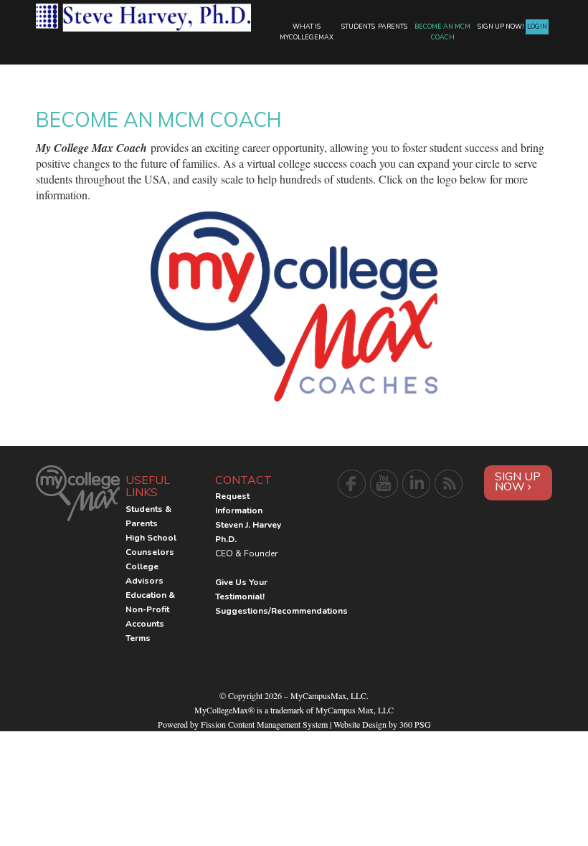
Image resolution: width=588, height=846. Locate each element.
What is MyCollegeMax (306, 32)
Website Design (360, 724)
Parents (392, 26)
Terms (138, 638)
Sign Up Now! (501, 26)
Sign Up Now (518, 482)
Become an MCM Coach (442, 32)
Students (358, 26)
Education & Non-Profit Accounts (150, 609)
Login (537, 26)
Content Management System (278, 724)
